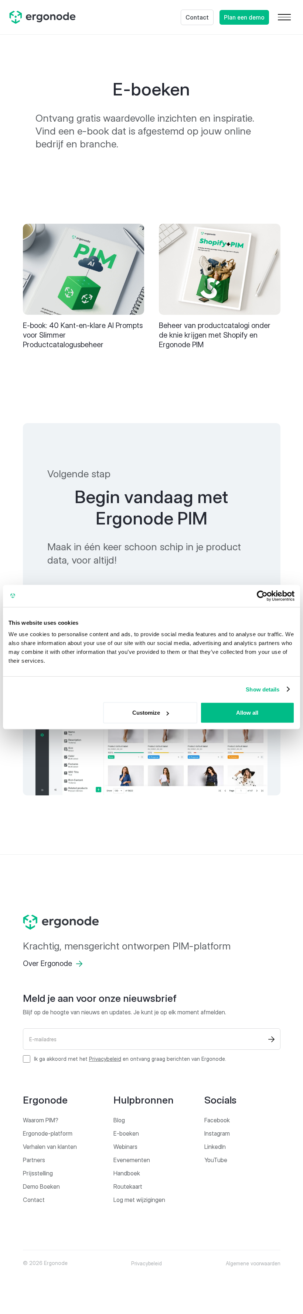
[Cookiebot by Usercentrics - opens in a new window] (262, 595)
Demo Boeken (41, 1186)
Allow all (247, 713)
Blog (119, 1120)
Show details (262, 689)
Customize (146, 713)
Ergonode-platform (47, 1133)
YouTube (215, 1160)
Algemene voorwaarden (253, 1263)
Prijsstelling (38, 1173)
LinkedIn (215, 1146)
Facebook (217, 1120)
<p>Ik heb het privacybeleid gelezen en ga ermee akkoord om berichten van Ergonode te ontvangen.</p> (130, 1059)
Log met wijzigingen (139, 1199)
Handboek (126, 1173)
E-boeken (126, 1133)
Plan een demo (244, 17)
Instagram (217, 1133)
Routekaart (127, 1186)
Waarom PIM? (40, 1120)
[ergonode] (151, 922)
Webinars (125, 1146)
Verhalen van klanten (50, 1146)
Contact (197, 17)
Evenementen (131, 1160)
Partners (34, 1160)
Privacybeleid (105, 1059)
